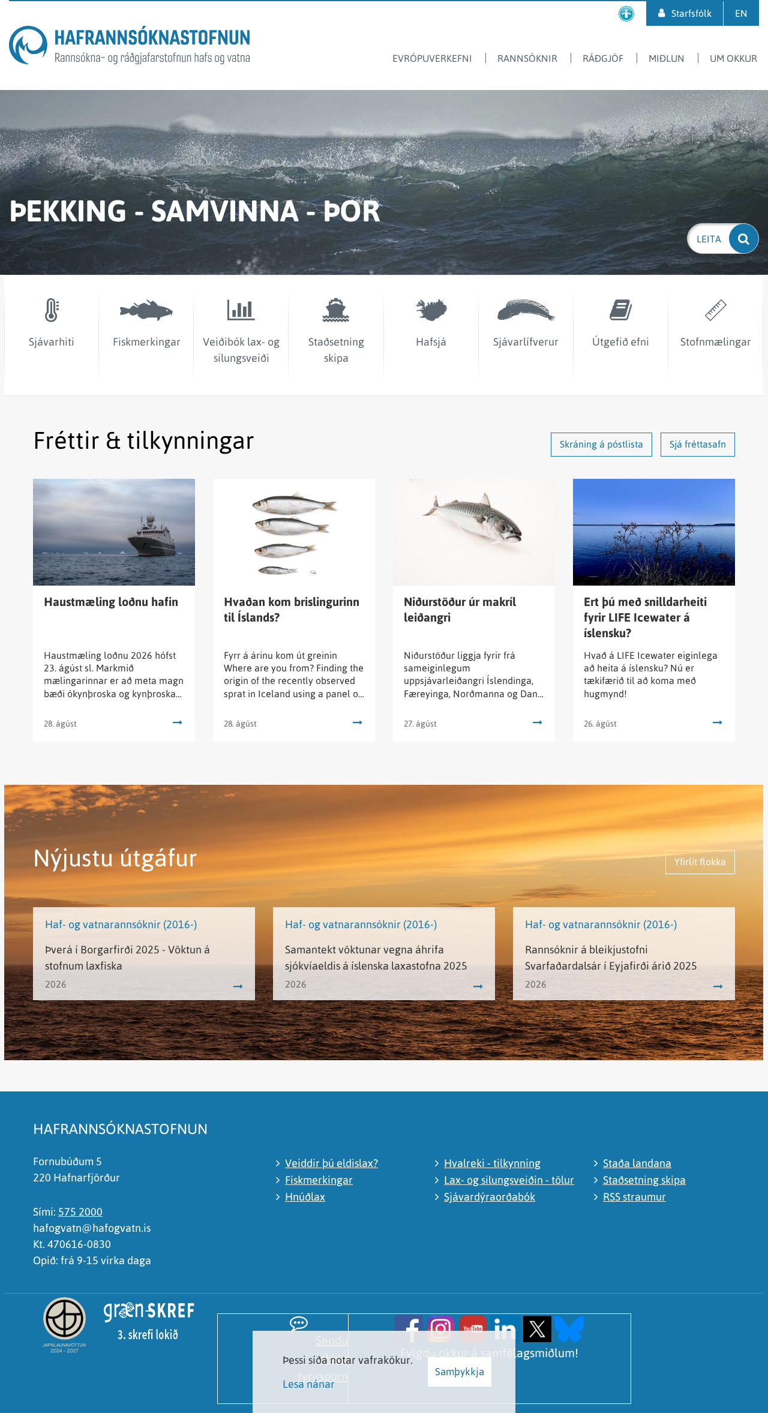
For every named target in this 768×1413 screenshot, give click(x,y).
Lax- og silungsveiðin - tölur (509, 1180)
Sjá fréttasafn (698, 444)
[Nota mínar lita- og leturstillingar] (626, 13)
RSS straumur (634, 1196)
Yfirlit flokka (700, 861)
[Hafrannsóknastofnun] (129, 47)
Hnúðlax (305, 1196)
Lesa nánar (309, 1384)
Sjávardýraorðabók (489, 1196)
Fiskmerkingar (319, 1180)
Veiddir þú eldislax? (331, 1163)
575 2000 (80, 1211)
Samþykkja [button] (459, 1372)
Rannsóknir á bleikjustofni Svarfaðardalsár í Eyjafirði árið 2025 (611, 957)
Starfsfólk (691, 13)
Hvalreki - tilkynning (492, 1163)
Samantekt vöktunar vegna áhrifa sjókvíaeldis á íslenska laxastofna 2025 (376, 957)
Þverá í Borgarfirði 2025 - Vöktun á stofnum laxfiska (127, 957)
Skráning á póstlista (601, 444)
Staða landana (637, 1163)
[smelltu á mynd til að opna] (409, 1327)
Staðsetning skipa (644, 1180)
